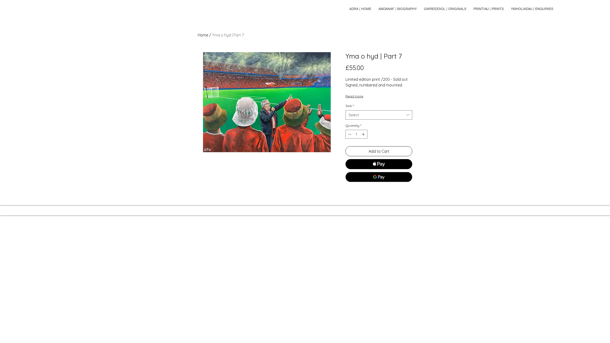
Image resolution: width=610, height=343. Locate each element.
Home (203, 35)
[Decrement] (349, 134)
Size (350, 106)
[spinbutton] (356, 134)
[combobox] (379, 115)
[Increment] (364, 134)
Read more (354, 96)
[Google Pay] (379, 177)
